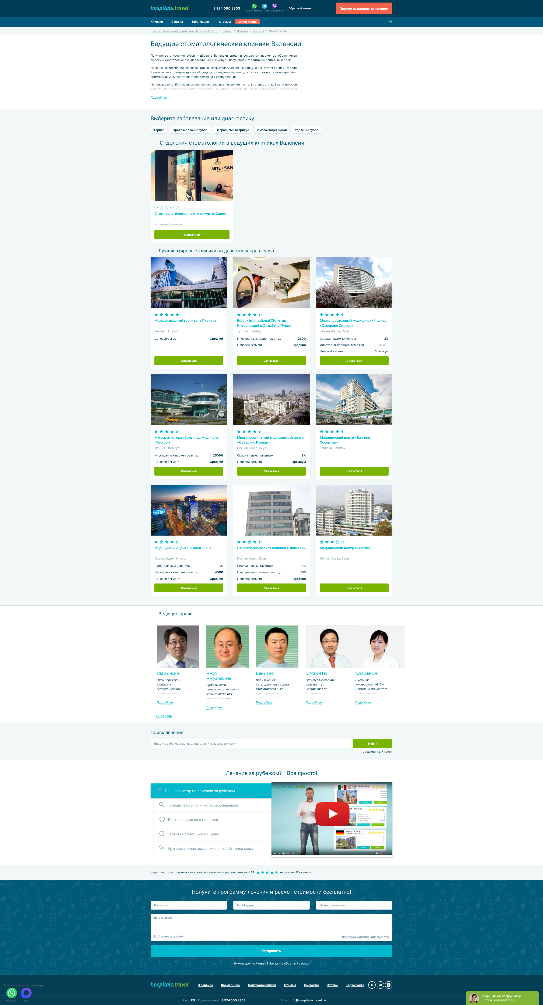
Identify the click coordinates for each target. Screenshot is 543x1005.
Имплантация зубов (272, 130)
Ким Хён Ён (366, 673)
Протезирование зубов (190, 130)
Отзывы (225, 21)
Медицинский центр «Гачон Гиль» (182, 548)
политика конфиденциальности (365, 937)
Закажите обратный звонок (289, 963)
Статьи (332, 985)
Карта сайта (355, 985)
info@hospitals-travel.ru (308, 1000)
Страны (177, 21)
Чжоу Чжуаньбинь (218, 676)
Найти (373, 743)
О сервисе (205, 985)
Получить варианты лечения (364, 8)
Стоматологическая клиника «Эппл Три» (271, 548)
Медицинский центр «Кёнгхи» (345, 548)
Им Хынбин (168, 673)
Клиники (157, 21)
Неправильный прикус (232, 130)
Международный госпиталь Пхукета (185, 320)
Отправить (271, 951)
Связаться (192, 234)
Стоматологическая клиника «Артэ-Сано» (190, 214)
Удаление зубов (306, 130)
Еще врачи (164, 716)
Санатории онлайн (262, 985)
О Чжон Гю (316, 673)
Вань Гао (265, 673)
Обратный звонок (300, 8)
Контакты (311, 985)
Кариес (158, 130)
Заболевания (200, 21)
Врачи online (247, 22)
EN (193, 1000)
